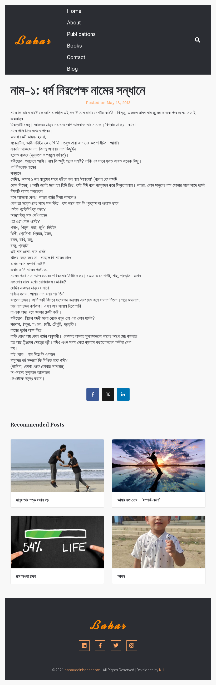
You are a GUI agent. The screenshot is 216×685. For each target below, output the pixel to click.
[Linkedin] (84, 645)
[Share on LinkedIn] (123, 394)
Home (74, 11)
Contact (76, 57)
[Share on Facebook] (92, 394)
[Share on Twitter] (108, 394)
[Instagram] (131, 645)
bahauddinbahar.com (82, 670)
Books (74, 46)
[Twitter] (116, 645)
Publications (81, 34)
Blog (72, 69)
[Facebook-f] (100, 645)
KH (161, 670)
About (74, 22)
